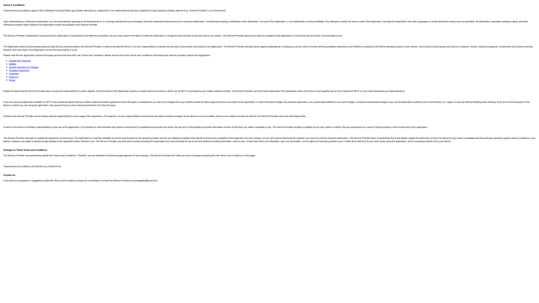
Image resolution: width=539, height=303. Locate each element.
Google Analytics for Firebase (23, 67)
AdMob (12, 64)
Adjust (12, 80)
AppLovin (14, 76)
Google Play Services (20, 60)
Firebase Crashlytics (19, 70)
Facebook (14, 73)
